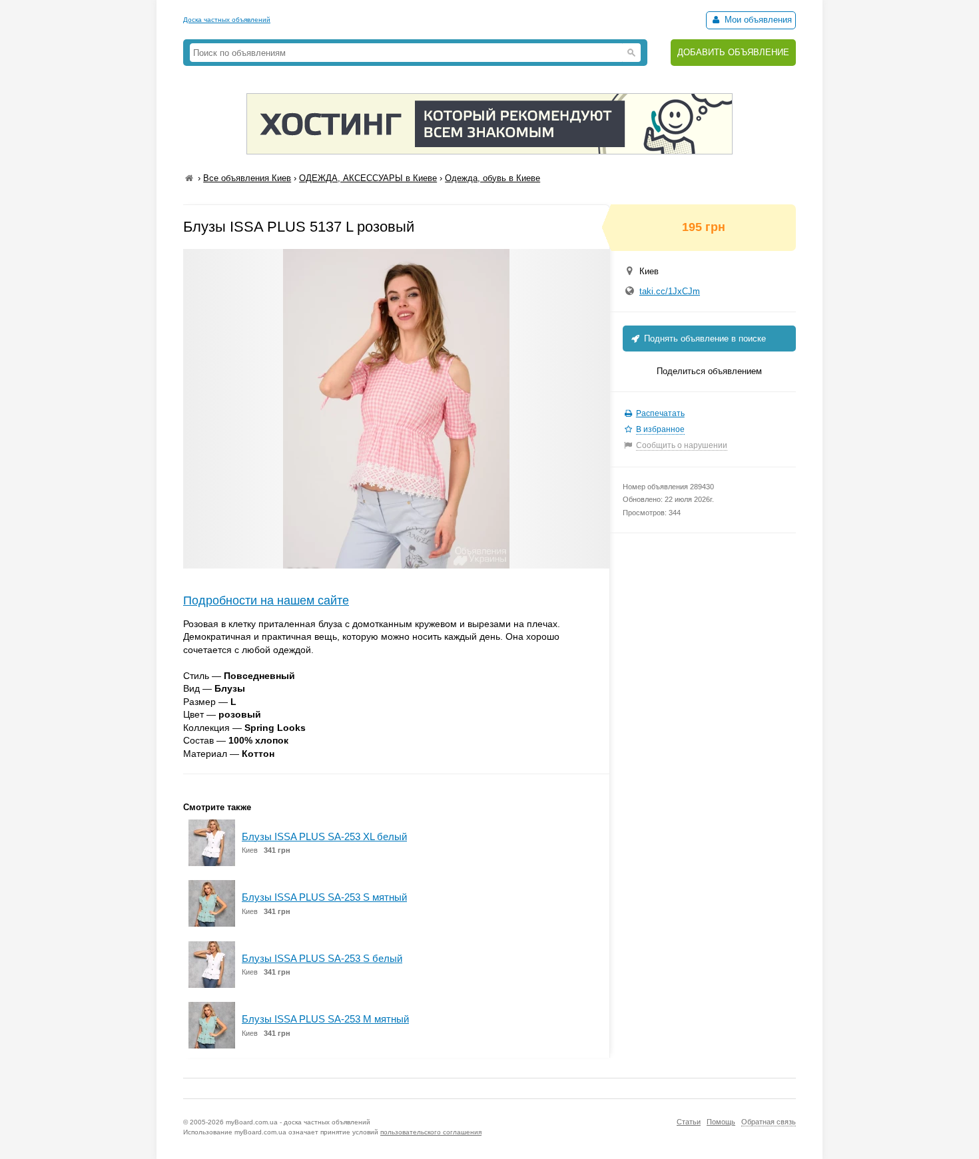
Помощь (721, 1122)
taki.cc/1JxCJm (669, 291)
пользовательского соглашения (431, 1132)
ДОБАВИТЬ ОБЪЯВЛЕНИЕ (733, 52)
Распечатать (660, 413)
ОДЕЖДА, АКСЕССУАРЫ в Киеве (368, 178)
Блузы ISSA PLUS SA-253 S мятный (324, 897)
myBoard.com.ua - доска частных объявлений (298, 1122)
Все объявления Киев (247, 178)
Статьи (689, 1122)
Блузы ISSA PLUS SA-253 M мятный (325, 1019)
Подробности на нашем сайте (266, 600)
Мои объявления (757, 20)
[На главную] (189, 178)
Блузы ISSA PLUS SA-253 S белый (322, 958)
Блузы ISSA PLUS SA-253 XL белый (324, 836)
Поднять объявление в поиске (703, 339)
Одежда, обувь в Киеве (492, 178)
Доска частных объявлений (226, 19)
